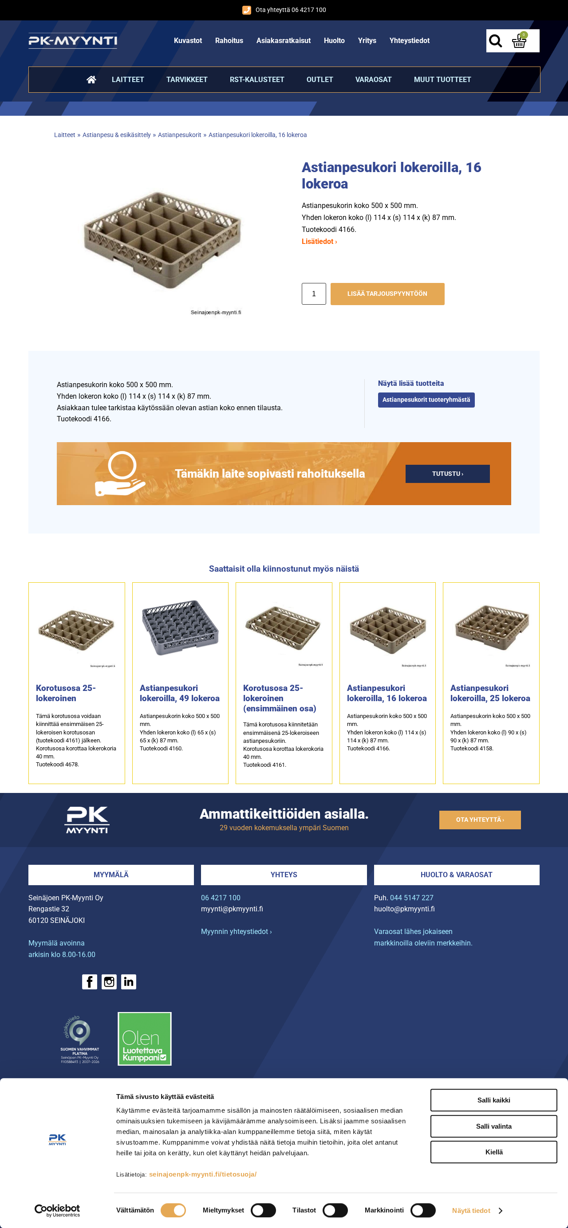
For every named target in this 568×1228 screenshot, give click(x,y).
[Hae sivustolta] (495, 41)
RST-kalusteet (257, 79)
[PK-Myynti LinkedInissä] (128, 981)
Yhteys (284, 875)
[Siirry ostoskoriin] (519, 40)
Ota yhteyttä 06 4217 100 (291, 10)
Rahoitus (229, 40)
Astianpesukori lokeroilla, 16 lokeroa (258, 135)
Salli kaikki (493, 1100)
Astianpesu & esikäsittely (117, 135)
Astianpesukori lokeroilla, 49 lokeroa (180, 693)
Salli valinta (494, 1126)
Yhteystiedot (410, 40)
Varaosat (373, 79)
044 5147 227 (412, 898)
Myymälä (111, 875)
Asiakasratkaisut (283, 40)
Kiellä (494, 1152)
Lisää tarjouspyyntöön (387, 294)
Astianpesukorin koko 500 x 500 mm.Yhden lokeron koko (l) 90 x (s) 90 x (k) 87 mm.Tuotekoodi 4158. (490, 732)
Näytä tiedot (471, 1210)
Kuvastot (188, 40)
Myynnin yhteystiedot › (236, 931)
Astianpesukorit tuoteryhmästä (426, 400)
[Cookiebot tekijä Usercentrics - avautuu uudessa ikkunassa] (57, 1210)
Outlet (320, 79)
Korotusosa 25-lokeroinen (66, 693)
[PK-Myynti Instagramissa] (109, 981)
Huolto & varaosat (457, 875)
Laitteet (128, 79)
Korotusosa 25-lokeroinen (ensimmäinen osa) (279, 698)
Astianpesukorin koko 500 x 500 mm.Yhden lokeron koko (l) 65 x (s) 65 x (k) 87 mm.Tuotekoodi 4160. (180, 732)
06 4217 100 (221, 898)
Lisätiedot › (319, 241)
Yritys (367, 40)
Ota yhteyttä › (480, 820)
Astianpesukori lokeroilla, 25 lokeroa (490, 693)
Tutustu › (447, 474)
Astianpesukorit (179, 135)
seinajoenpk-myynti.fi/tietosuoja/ (203, 1174)
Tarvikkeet (187, 79)
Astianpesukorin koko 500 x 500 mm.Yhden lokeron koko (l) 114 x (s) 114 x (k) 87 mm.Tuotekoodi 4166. (387, 732)
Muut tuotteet (442, 79)
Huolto (334, 40)
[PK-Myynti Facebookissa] (89, 981)
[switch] (263, 1210)
